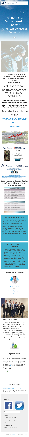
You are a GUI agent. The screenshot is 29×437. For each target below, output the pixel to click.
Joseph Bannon (14, 287)
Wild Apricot (14, 434)
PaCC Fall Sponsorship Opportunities (12, 388)
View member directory (8, 293)
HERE (11, 365)
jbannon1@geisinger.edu (14, 291)
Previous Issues (14, 126)
